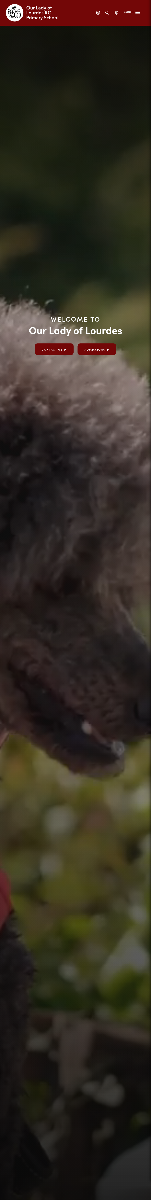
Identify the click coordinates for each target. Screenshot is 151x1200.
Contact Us (52, 349)
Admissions (95, 349)
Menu (129, 12)
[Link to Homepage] (35, 13)
